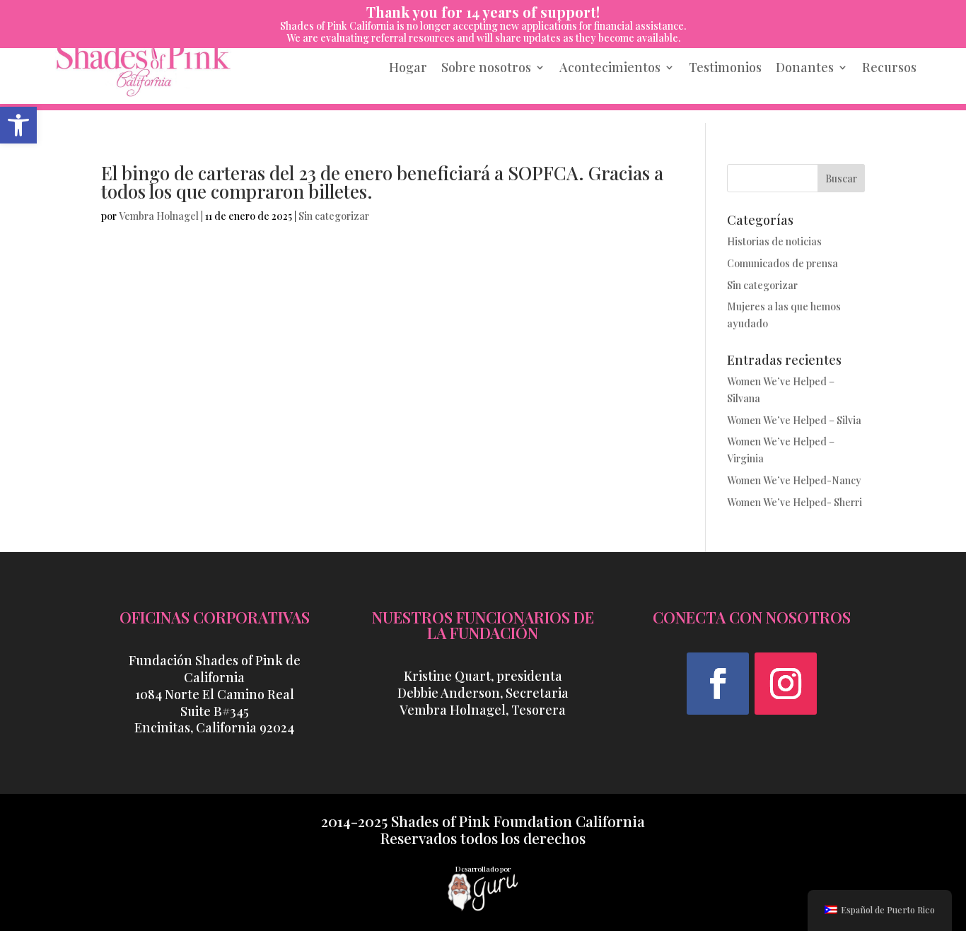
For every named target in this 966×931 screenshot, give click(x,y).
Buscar (841, 178)
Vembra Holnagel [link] (159, 216)
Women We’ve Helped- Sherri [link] (794, 502)
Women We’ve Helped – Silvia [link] (794, 420)
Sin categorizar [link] (333, 216)
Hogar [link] (408, 67)
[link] (18, 125)
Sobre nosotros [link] (486, 67)
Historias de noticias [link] (774, 241)
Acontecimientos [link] (610, 67)
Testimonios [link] (725, 67)
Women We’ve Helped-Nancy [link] (794, 480)
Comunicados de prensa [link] (782, 263)
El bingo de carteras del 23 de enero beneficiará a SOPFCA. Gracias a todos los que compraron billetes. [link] (382, 182)
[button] (718, 683)
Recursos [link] (889, 67)
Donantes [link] (805, 67)
